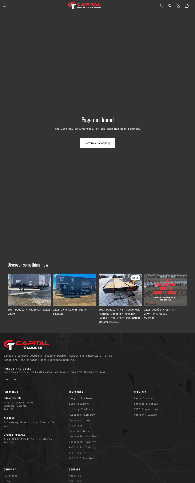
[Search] (170, 6)
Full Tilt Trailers (82, 447)
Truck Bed (76, 425)
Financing (11, 475)
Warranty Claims (145, 414)
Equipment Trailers (82, 420)
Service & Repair (146, 403)
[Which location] (161, 6)
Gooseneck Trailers (82, 442)
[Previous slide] (12, 290)
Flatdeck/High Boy (82, 414)
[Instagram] (7, 380)
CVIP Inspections (146, 409)
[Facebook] (15, 380)
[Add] (45, 300)
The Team (75, 481)
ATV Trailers (78, 453)
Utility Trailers (81, 409)
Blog (7, 481)
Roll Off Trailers (82, 458)
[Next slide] (46, 290)
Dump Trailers (79, 431)
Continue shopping (97, 143)
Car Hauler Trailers (83, 436)
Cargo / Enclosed (81, 398)
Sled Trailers (79, 403)
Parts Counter (144, 398)
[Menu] (4, 5)
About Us (75, 475)
